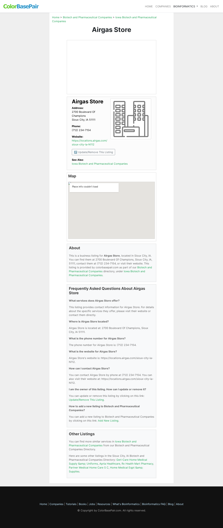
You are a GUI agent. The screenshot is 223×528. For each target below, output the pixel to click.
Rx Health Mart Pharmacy (137, 463)
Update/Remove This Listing (86, 399)
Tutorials (71, 504)
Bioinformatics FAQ (154, 504)
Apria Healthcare (109, 463)
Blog (203, 6)
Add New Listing (108, 420)
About (214, 6)
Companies (163, 6)
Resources (103, 504)
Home (149, 6)
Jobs (92, 504)
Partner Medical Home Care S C (89, 467)
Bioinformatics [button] (184, 6)
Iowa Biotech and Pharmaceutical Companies (100, 163)
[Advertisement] (34, 64)
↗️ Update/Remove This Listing (93, 152)
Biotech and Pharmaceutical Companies (87, 17)
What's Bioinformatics (126, 504)
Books (83, 504)
